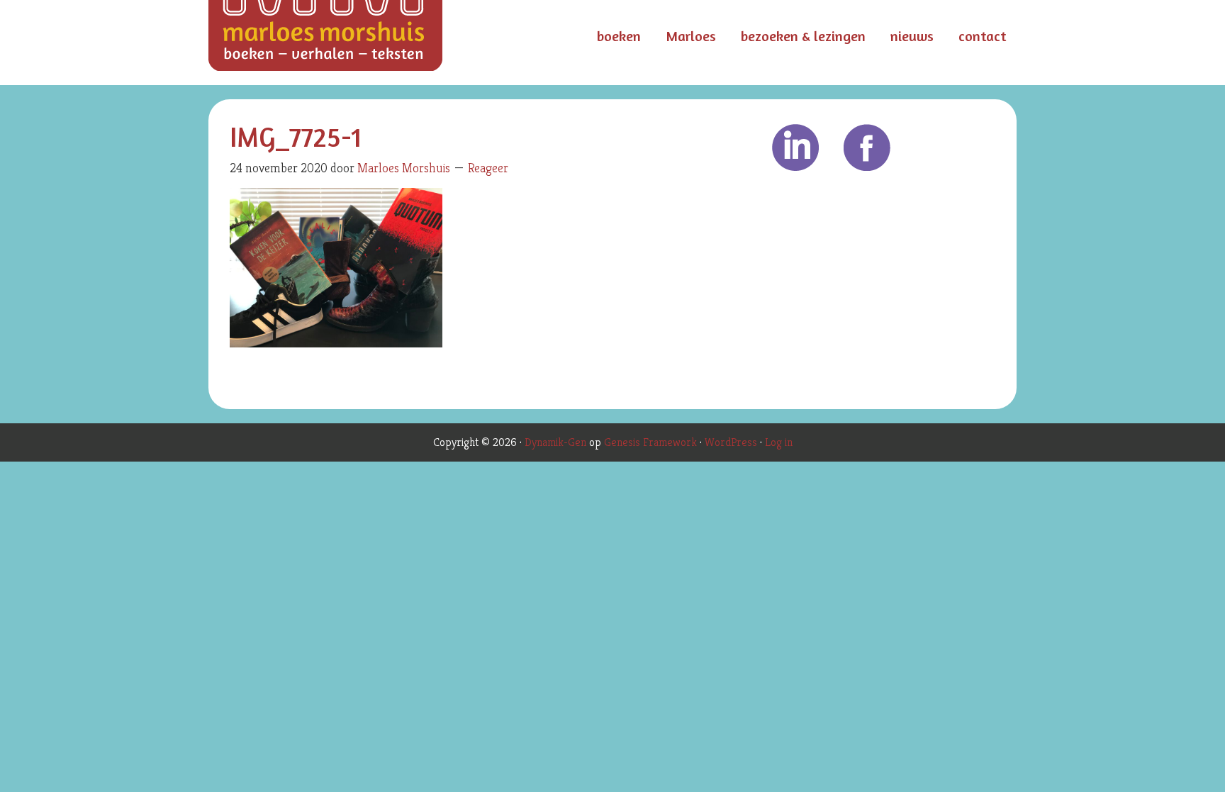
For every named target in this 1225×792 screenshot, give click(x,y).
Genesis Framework (650, 442)
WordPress (731, 442)
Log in (779, 442)
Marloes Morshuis (350, 42)
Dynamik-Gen (555, 442)
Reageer (488, 168)
